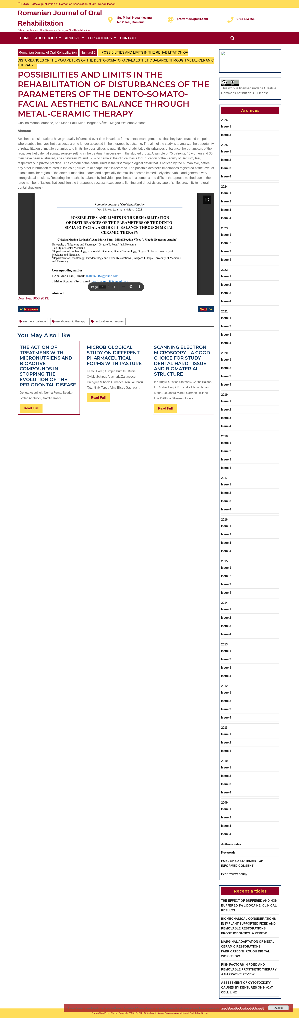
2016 (224, 519)
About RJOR (46, 38)
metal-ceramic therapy (70, 321)
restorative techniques (109, 321)
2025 (224, 145)
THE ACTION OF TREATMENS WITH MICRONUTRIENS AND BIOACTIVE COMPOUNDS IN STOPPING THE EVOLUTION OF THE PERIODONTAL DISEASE (48, 366)
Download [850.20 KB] (34, 298)
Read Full (33, 409)
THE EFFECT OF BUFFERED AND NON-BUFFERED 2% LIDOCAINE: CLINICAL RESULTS (249, 905)
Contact (128, 38)
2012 (224, 686)
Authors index (231, 844)
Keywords (228, 852)
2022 (224, 269)
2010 (224, 761)
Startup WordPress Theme (105, 1013)
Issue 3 (226, 168)
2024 (224, 186)
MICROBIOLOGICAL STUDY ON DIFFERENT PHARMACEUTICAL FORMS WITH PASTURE (114, 355)
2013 (224, 644)
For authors (100, 38)
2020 (224, 353)
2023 (224, 228)
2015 (224, 561)
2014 (224, 602)
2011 (224, 727)
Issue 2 (226, 134)
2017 (224, 478)
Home (25, 38)
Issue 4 (226, 176)
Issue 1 (226, 126)
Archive (72, 38)
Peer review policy (234, 874)
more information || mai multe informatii (242, 1007)
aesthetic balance (34, 321)
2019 (224, 394)
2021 (224, 311)
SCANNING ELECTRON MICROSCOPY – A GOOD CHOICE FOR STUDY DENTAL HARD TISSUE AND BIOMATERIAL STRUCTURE (182, 361)
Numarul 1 (88, 52)
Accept (278, 1008)
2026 (224, 120)
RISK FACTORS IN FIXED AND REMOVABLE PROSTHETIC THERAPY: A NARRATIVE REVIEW (249, 969)
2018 (224, 436)
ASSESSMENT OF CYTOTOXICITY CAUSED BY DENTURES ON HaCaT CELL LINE (247, 987)
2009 (224, 802)
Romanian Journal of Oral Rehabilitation (48, 52)
